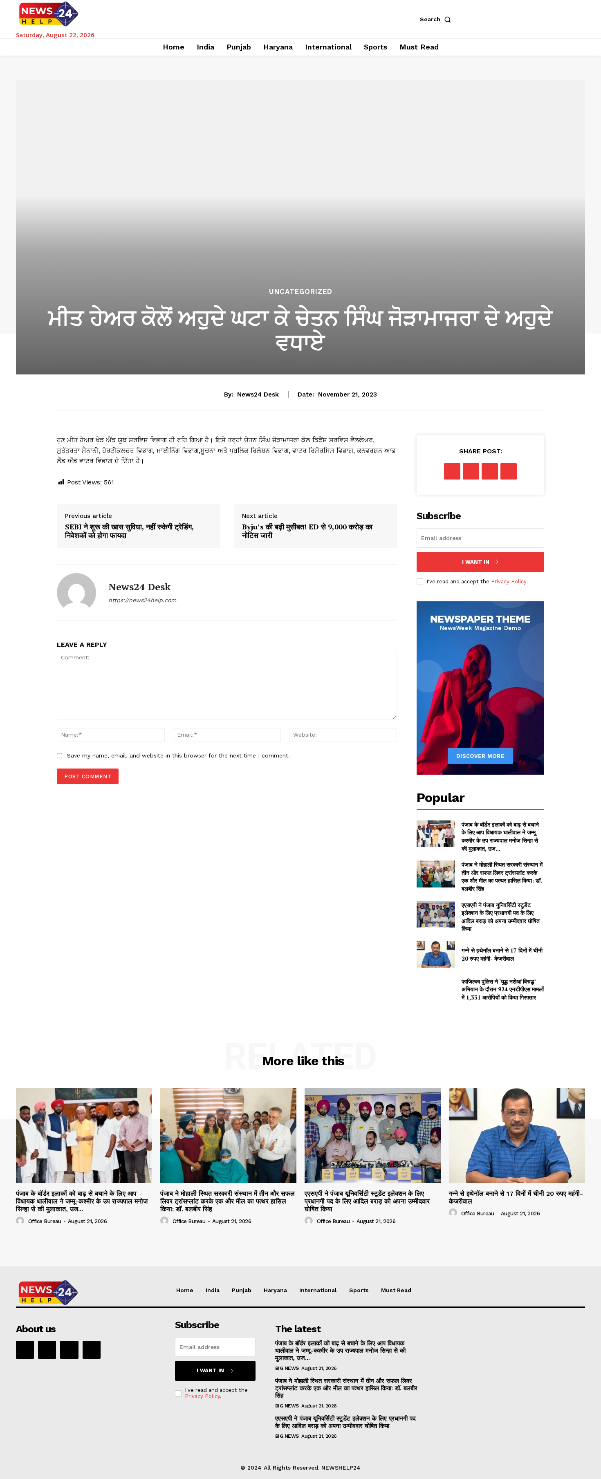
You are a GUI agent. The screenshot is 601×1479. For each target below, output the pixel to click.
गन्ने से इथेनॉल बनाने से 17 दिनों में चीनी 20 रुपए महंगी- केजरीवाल (502, 954)
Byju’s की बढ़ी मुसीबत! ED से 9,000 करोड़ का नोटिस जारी (307, 531)
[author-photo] (21, 1221)
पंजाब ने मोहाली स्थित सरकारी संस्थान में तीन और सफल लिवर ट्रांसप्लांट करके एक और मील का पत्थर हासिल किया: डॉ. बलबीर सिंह (502, 876)
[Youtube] (92, 1350)
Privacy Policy (508, 581)
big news (287, 1368)
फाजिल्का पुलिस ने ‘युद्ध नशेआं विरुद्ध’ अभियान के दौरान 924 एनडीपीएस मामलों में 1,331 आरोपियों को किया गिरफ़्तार (503, 989)
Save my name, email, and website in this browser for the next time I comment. (178, 755)
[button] (437, 19)
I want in (475, 562)
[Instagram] (47, 1350)
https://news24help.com (142, 600)
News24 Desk (258, 394)
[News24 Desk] (76, 592)
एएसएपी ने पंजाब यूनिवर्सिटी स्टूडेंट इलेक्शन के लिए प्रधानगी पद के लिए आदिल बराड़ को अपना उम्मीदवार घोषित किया (501, 917)
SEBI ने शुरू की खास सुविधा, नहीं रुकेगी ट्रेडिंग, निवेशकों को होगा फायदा (129, 531)
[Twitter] (471, 471)
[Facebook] (452, 471)
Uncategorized (300, 291)
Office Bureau (44, 1221)
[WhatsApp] (508, 471)
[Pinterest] (490, 471)
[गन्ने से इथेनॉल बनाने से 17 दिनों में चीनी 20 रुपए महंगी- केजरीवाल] (436, 954)
